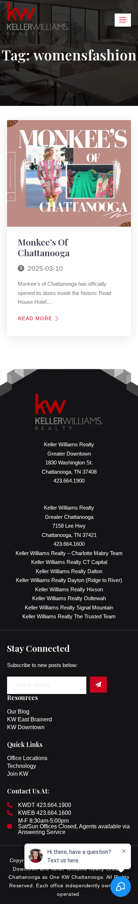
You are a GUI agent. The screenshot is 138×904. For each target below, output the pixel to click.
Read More (35, 318)
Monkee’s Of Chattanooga (44, 247)
